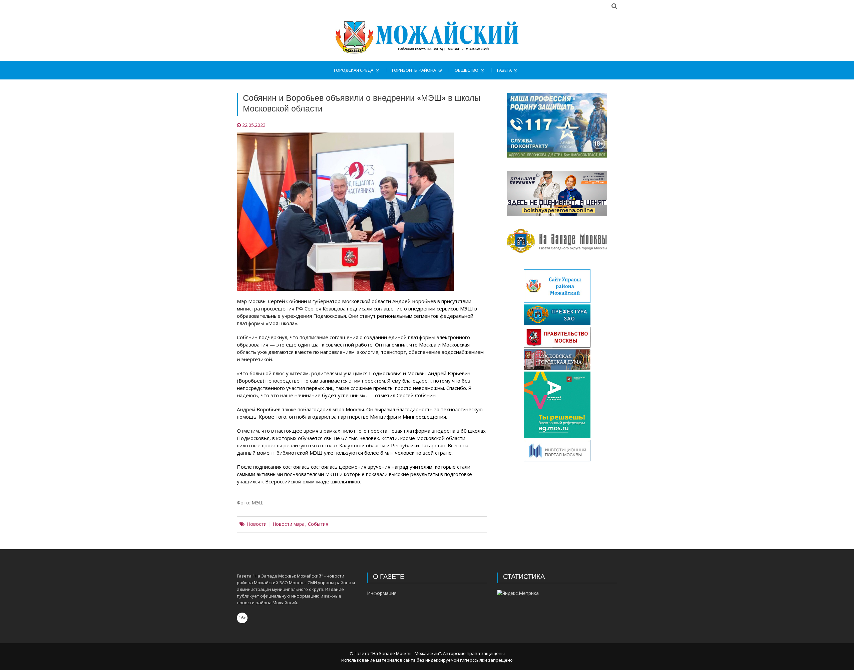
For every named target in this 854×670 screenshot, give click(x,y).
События (318, 524)
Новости (257, 524)
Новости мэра (289, 524)
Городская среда (353, 70)
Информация (382, 593)
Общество (466, 70)
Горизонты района (414, 70)
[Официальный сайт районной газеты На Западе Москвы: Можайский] (427, 37)
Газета (504, 70)
